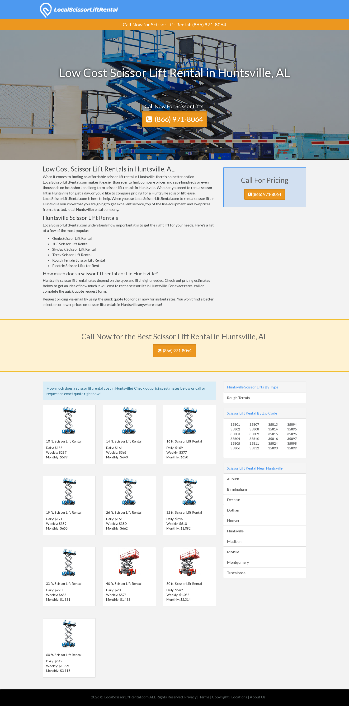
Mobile (233, 551)
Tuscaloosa (236, 572)
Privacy (190, 697)
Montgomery (238, 562)
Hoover (233, 520)
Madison (234, 541)
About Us (257, 697)
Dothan (233, 510)
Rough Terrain (238, 397)
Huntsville (235, 531)
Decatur (233, 499)
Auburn (233, 478)
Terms (204, 697)
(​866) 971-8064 (209, 24)
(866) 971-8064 (179, 119)
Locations (239, 697)
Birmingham (237, 489)
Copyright (220, 697)
